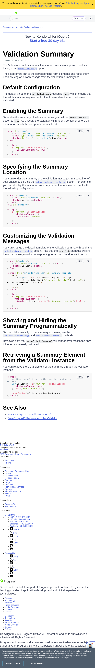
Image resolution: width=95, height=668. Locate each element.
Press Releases (12, 605)
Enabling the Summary (33, 111)
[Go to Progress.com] (8, 582)
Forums (8, 480)
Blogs (7, 482)
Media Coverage (12, 607)
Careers (8, 609)
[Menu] (4, 18)
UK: (20, 519)
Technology (10, 600)
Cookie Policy (67, 655)
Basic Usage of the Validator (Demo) (29, 414)
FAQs (7, 496)
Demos (8, 473)
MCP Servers (6, 454)
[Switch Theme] (91, 18)
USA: (20, 517)
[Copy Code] (87, 131)
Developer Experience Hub (17, 471)
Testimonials (10, 506)
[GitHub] (11, 546)
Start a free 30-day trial (47, 41)
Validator (20, 27)
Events (8, 494)
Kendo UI (4, 450)
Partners (8, 489)
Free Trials (9, 461)
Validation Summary (34, 27)
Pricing (8, 463)
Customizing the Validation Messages (38, 238)
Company (9, 598)
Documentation (11, 476)
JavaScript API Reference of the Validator (32, 418)
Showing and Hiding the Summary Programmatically (40, 323)
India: (20, 522)
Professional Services (14, 487)
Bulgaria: (21, 524)
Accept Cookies (13, 663)
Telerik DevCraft (7, 445)
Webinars (9, 485)
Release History (12, 478)
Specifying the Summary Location (35, 169)
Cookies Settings (36, 663)
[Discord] (11, 549)
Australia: (22, 526)
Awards (8, 603)
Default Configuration (31, 87)
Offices (8, 612)
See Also (14, 408)
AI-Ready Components (22, 454)
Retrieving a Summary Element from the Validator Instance (44, 357)
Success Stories (12, 504)
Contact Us (10, 515)
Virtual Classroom (13, 491)
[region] (47, 658)
